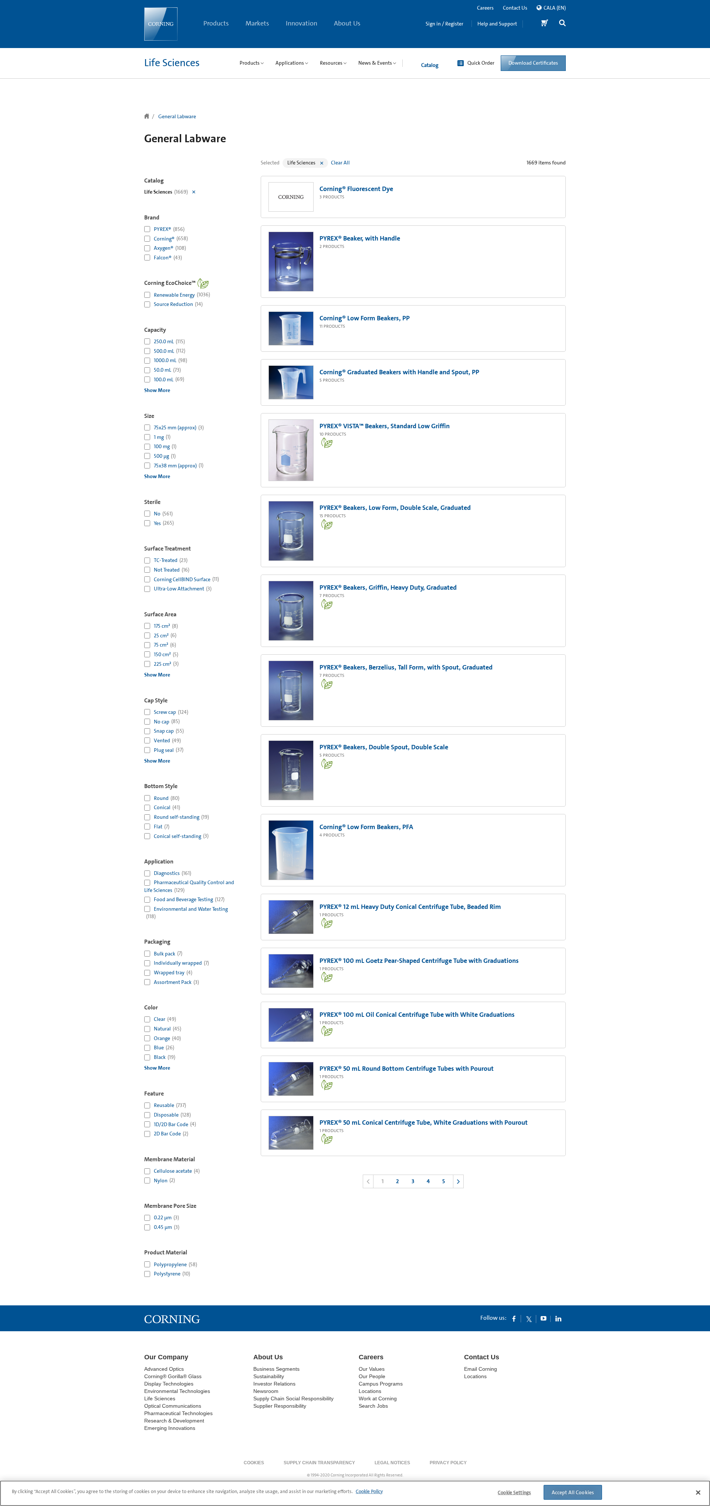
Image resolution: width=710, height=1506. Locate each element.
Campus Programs (381, 1384)
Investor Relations (274, 1384)
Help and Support (497, 23)
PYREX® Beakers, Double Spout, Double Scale (384, 747)
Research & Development (174, 1421)
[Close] (698, 1492)
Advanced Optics (164, 1369)
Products (216, 23)
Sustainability (268, 1376)
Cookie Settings (514, 1492)
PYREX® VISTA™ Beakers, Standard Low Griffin (385, 426)
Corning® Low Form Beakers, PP (365, 318)
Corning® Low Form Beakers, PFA (366, 826)
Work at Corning (378, 1398)
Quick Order (480, 62)
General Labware (177, 116)
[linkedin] (558, 1318)
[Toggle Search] (562, 24)
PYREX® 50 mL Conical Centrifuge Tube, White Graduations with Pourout (424, 1122)
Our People (372, 1376)
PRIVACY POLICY (448, 1462)
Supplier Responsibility (279, 1406)
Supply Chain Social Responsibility (293, 1398)
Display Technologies (168, 1384)
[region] (355, 1493)
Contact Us (515, 7)
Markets (257, 23)
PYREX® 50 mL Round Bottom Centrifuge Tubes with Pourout (407, 1068)
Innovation (301, 23)
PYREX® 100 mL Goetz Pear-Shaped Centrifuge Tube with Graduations (419, 960)
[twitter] (528, 1318)
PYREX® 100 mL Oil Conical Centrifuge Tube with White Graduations (417, 1014)
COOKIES (254, 1462)
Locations (370, 1391)
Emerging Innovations (169, 1428)
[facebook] (514, 1318)
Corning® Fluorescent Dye (356, 188)
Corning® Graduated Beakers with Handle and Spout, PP (399, 372)
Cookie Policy (369, 1491)
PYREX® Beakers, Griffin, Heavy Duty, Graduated (388, 587)
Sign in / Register (444, 23)
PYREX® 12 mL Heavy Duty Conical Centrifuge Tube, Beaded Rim (410, 906)
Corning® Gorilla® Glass (173, 1376)
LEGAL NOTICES (392, 1462)
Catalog (429, 65)
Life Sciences (172, 62)
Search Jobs (373, 1406)
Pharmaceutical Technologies (178, 1413)
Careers (485, 7)
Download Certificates (533, 62)
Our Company (166, 1357)
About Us (347, 23)
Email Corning (480, 1369)
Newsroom (265, 1391)
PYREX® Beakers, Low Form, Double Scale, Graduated (395, 507)
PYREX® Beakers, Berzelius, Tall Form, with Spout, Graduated (406, 667)
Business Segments (276, 1369)
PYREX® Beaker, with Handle (360, 238)
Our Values (372, 1369)
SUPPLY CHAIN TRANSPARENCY (319, 1462)
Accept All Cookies (573, 1492)
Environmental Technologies (177, 1391)
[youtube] (543, 1318)
